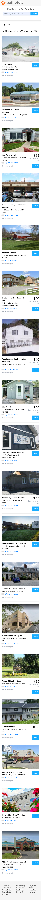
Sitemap (5, 894)
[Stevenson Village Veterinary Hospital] (20, 187)
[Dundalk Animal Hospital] (20, 757)
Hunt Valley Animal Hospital (13, 498)
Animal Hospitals (32, 889)
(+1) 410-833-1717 (11, 72)
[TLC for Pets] (20, 49)
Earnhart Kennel (8, 726)
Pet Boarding (20, 886)
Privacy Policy (7, 890)
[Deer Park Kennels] (20, 140)
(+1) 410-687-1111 (10, 820)
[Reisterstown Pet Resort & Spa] (20, 283)
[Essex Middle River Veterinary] (20, 800)
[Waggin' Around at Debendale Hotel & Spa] (20, 337)
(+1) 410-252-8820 (11, 460)
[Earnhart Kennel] (20, 711)
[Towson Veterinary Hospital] (20, 574)
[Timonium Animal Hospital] (20, 437)
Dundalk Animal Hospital (12, 772)
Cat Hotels (20, 892)
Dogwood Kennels (9, 252)
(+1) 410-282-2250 (11, 778)
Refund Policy (7, 892)
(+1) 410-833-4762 (11, 369)
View (36, 65)
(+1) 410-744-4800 (11, 551)
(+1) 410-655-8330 (11, 163)
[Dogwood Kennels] (20, 237)
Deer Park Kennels (9, 155)
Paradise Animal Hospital (12, 636)
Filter (7, 25)
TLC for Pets (7, 64)
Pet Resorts (20, 888)
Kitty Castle (7, 407)
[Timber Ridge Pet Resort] (20, 666)
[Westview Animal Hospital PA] (20, 528)
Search (34, 13)
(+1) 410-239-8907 (11, 415)
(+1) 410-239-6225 (11, 686)
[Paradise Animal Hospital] (20, 618)
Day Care (32, 886)
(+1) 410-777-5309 (11, 644)
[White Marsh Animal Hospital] (20, 845)
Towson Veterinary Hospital (13, 589)
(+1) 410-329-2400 (11, 734)
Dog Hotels (20, 890)
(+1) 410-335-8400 (11, 870)
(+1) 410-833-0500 (11, 118)
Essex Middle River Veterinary (14, 815)
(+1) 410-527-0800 (11, 506)
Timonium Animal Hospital (13, 452)
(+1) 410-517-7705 (11, 215)
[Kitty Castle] (20, 392)
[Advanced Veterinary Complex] (20, 95)
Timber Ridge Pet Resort (12, 681)
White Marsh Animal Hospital (14, 862)
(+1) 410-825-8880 (11, 594)
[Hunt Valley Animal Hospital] (20, 483)
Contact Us (5, 886)
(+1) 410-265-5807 (11, 260)
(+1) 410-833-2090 (11, 308)
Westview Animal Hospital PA (14, 543)
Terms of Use (6, 888)
